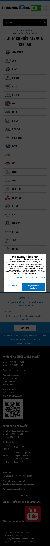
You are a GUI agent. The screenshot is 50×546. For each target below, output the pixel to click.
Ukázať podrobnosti (13, 284)
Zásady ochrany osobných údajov (31, 277)
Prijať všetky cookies (33, 286)
